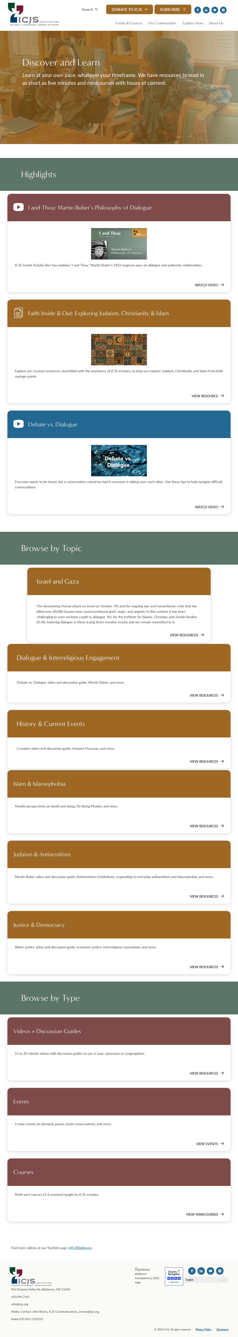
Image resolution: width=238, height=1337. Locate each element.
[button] (90, 8)
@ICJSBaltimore (80, 1247)
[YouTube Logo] (214, 10)
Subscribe (170, 9)
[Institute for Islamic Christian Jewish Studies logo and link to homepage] (34, 14)
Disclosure (222, 1329)
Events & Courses (129, 23)
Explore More (193, 23)
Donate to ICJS (127, 9)
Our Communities (162, 23)
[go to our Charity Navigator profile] (174, 1276)
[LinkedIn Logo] (206, 10)
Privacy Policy (203, 1329)
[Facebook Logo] (197, 10)
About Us (216, 23)
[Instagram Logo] (223, 10)
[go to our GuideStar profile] (147, 1276)
